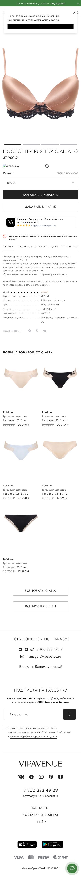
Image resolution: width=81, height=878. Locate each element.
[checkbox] (37, 732)
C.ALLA (44, 292)
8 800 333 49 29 (49, 649)
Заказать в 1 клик (40, 206)
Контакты (40, 808)
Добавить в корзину (41, 195)
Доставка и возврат (40, 815)
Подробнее (58, 3)
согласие (20, 728)
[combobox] (40, 182)
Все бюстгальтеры (40, 606)
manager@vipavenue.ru (44, 656)
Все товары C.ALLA (40, 590)
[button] (12, 144)
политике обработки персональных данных (33, 736)
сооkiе (55, 20)
